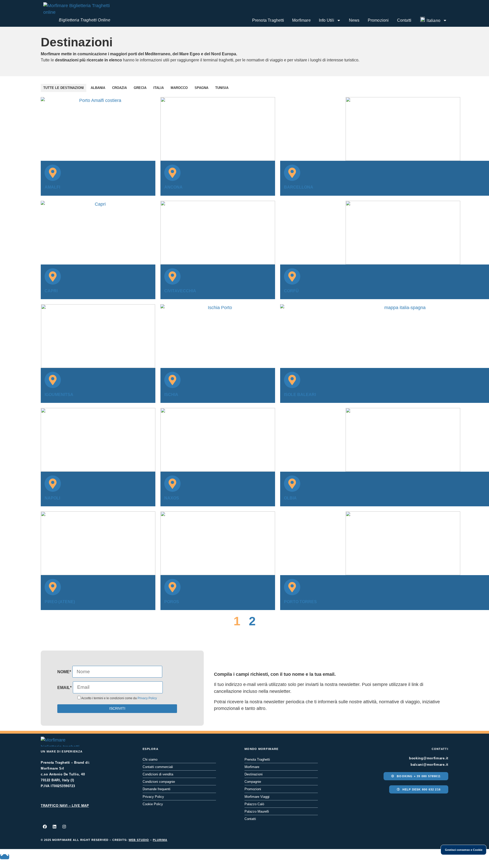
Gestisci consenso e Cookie (463, 849)
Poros (171, 602)
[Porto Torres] (292, 587)
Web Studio (139, 839)
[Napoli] (53, 483)
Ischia (171, 394)
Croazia (119, 88)
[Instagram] (64, 827)
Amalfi (52, 187)
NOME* (64, 672)
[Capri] (53, 276)
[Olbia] (292, 483)
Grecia (140, 88)
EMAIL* (64, 688)
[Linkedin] (54, 827)
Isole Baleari (300, 394)
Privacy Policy (147, 698)
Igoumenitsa (59, 394)
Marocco (179, 88)
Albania (98, 88)
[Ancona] (172, 173)
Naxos (171, 498)
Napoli (52, 498)
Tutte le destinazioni (63, 88)
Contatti (404, 20)
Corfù (291, 291)
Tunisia (221, 88)
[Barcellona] (292, 173)
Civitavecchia (180, 291)
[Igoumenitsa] (53, 380)
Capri (51, 291)
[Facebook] (45, 827)
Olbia (290, 498)
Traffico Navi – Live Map (65, 806)
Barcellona (298, 187)
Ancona (173, 187)
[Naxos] (172, 483)
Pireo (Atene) (60, 602)
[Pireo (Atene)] (53, 587)
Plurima (160, 839)
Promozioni (378, 20)
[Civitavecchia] (172, 276)
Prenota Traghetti (268, 20)
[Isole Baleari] (292, 380)
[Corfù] (292, 276)
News (354, 20)
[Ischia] (172, 380)
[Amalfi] (53, 173)
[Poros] (172, 587)
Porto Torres (300, 602)
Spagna (201, 88)
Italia (158, 88)
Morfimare (301, 20)
